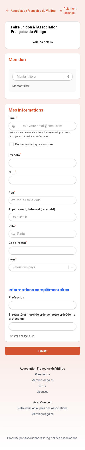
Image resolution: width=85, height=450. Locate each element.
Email (13, 118)
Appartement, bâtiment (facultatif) (32, 209)
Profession (16, 297)
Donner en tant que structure (34, 144)
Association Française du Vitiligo (33, 10)
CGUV (42, 386)
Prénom (15, 155)
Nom (12, 172)
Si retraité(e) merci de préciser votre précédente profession (42, 316)
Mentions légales (43, 380)
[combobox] (42, 200)
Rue (12, 192)
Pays (13, 260)
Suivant (42, 350)
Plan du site (42, 374)
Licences (42, 391)
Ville (12, 226)
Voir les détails (42, 42)
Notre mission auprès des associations (42, 408)
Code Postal (18, 242)
